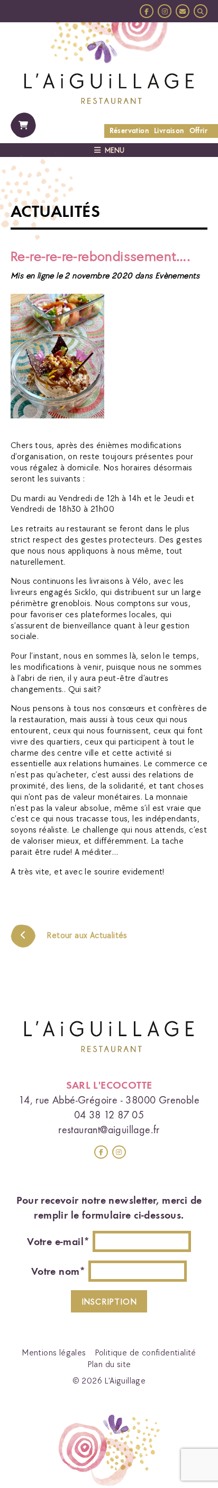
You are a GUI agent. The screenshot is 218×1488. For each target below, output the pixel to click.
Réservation (129, 130)
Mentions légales (54, 1352)
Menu (114, 150)
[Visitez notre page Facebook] (101, 1152)
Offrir (198, 130)
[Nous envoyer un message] (182, 11)
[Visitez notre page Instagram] (119, 1152)
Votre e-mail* (58, 1241)
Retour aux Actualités (86, 935)
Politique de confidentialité (145, 1352)
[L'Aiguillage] (109, 87)
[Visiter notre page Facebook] (146, 11)
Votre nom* (58, 1271)
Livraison (169, 130)
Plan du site (109, 1364)
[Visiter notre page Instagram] (164, 11)
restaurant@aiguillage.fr (109, 1129)
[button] (200, 11)
